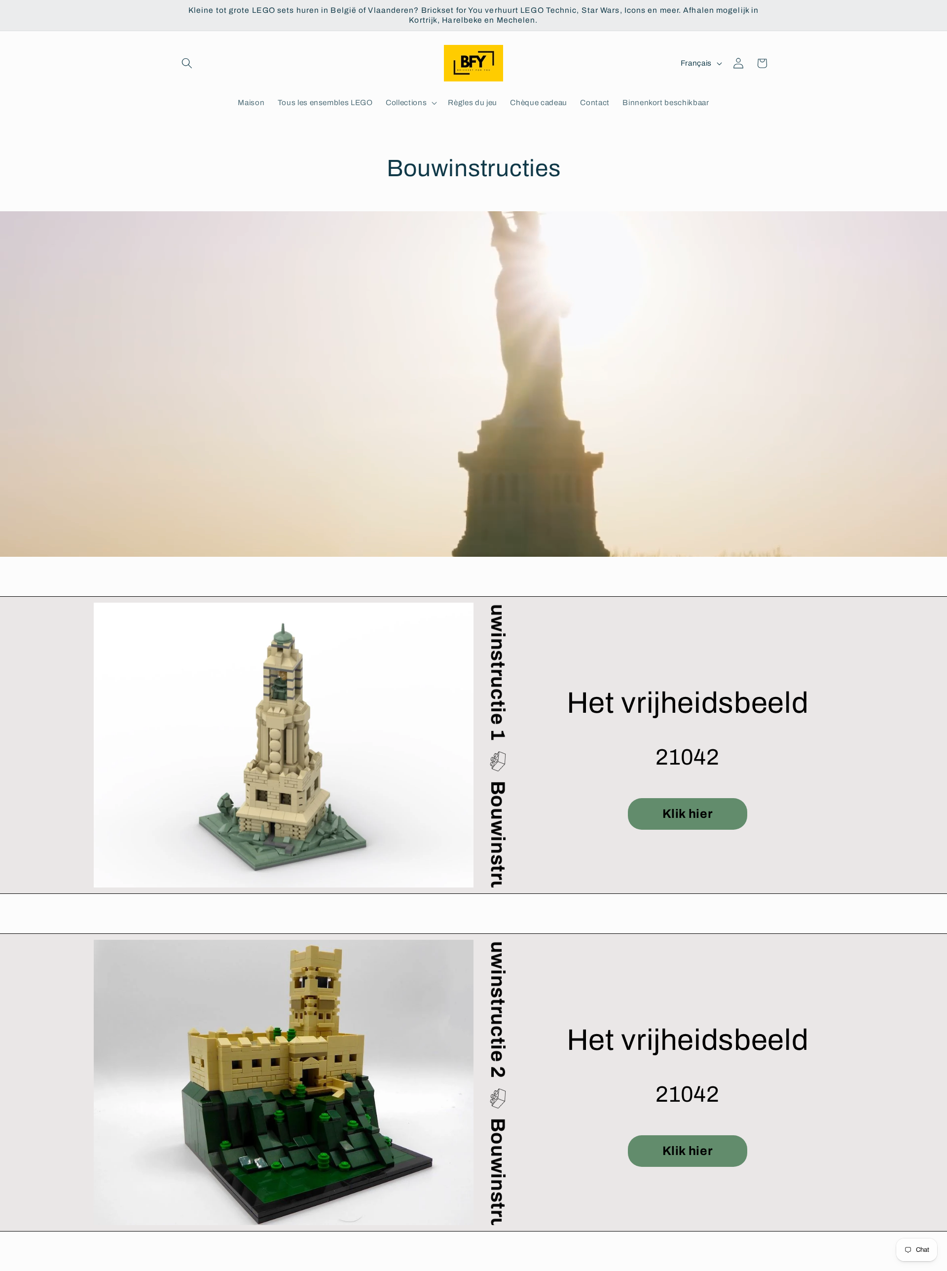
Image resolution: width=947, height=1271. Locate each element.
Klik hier (687, 813)
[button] (187, 63)
